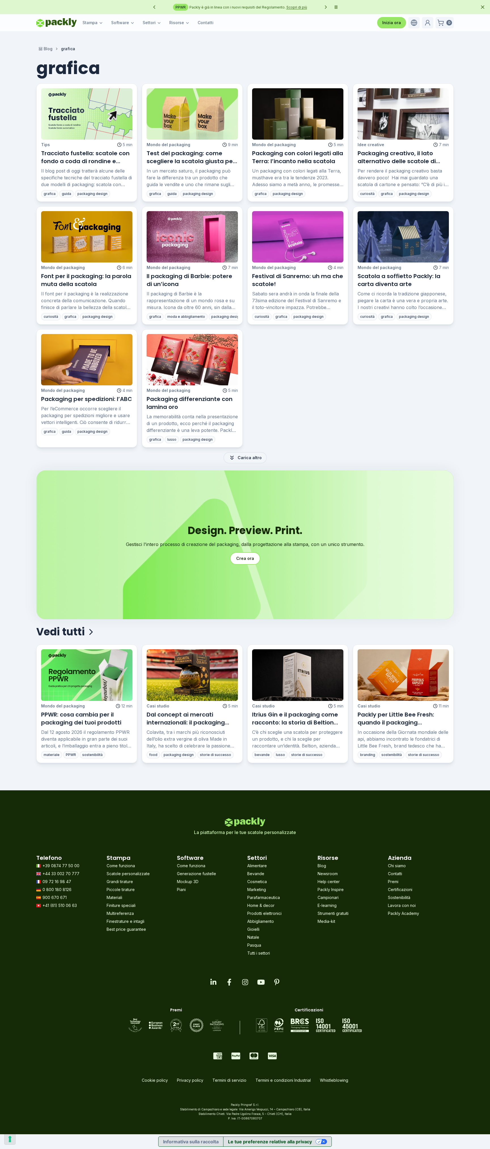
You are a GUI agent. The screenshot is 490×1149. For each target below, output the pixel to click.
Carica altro (250, 457)
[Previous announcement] (154, 7)
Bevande (255, 873)
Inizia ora (391, 22)
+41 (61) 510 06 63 (60, 905)
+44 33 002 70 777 (61, 873)
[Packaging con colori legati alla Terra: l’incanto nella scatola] (297, 114)
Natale (253, 937)
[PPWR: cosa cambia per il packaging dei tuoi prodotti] (86, 675)
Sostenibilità (399, 897)
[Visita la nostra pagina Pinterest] (277, 982)
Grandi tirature (120, 881)
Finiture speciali (121, 905)
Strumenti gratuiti (333, 913)
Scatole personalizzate (128, 873)
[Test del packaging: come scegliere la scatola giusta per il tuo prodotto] (192, 114)
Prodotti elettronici (264, 913)
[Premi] (176, 1025)
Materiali (114, 897)
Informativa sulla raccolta (191, 1141)
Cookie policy (155, 1080)
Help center (329, 881)
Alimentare (257, 865)
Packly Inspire (331, 889)
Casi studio (158, 705)
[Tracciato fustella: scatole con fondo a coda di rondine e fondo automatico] (86, 114)
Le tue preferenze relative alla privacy (270, 1141)
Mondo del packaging (168, 144)
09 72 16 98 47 (57, 881)
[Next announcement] (326, 7)
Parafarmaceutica (263, 897)
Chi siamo (397, 865)
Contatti (206, 22)
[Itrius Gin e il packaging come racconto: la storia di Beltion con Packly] (297, 675)
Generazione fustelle (196, 873)
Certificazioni (400, 889)
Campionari (328, 897)
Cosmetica (257, 881)
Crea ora (245, 558)
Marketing (256, 889)
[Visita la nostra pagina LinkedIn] (213, 982)
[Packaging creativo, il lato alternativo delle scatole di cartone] (403, 114)
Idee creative (371, 144)
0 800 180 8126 (57, 889)
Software (120, 22)
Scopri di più (308, 7)
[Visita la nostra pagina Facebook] (229, 982)
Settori (149, 22)
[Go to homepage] (56, 22)
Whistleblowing (334, 1080)
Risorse (176, 22)
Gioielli (253, 929)
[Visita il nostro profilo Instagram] (245, 982)
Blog (48, 48)
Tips (45, 144)
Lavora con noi (402, 905)
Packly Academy (403, 913)
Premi (393, 881)
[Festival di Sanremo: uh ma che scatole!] (297, 236)
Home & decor (260, 905)
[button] (414, 22)
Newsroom (328, 873)
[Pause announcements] (336, 7)
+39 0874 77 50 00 (61, 865)
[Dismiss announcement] (482, 7)
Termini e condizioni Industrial (283, 1080)
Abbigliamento (260, 921)
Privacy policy (190, 1080)
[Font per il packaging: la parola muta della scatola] (86, 236)
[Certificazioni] (309, 1025)
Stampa (90, 22)
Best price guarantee (126, 929)
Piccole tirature (121, 889)
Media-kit (326, 921)
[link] (68, 48)
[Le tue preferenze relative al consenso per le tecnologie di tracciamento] (10, 1139)
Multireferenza (120, 913)
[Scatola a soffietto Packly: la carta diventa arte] (403, 236)
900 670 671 (55, 897)
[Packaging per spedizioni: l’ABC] (86, 359)
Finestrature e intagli (125, 921)
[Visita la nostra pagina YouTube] (261, 982)
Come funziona (121, 865)
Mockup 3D (187, 881)
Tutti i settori (258, 953)
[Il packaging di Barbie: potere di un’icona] (192, 236)
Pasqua (254, 945)
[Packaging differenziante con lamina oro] (192, 359)
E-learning (327, 905)
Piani (181, 889)
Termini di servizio (229, 1080)
